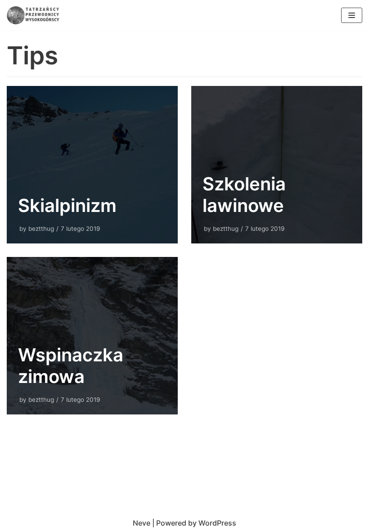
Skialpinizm (67, 205)
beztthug (41, 228)
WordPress (217, 522)
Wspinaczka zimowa (70, 365)
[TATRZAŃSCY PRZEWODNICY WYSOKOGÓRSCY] (34, 15)
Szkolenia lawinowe (244, 194)
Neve (141, 522)
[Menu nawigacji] (351, 15)
